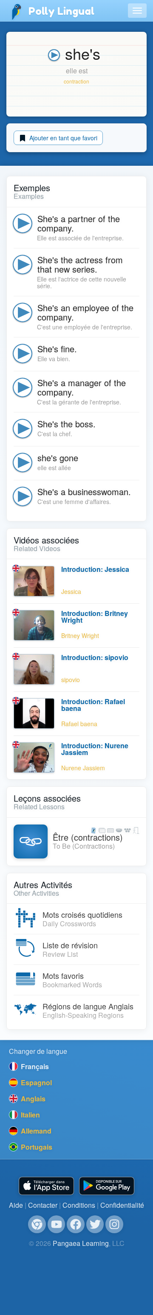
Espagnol (35, 1082)
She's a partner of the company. (78, 223)
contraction (76, 81)
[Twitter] (95, 1224)
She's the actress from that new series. (80, 264)
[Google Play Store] (106, 1186)
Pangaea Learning (81, 1243)
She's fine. (57, 349)
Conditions (78, 1205)
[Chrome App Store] (37, 1224)
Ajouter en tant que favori (62, 138)
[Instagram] (114, 1224)
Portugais (35, 1147)
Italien (29, 1115)
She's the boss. (66, 424)
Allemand (35, 1131)
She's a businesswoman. (84, 491)
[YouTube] (56, 1224)
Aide (16, 1205)
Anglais (32, 1098)
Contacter (42, 1205)
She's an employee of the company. (85, 312)
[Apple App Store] (46, 1186)
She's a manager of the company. (81, 387)
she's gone (57, 457)
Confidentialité (122, 1205)
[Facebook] (76, 1224)
